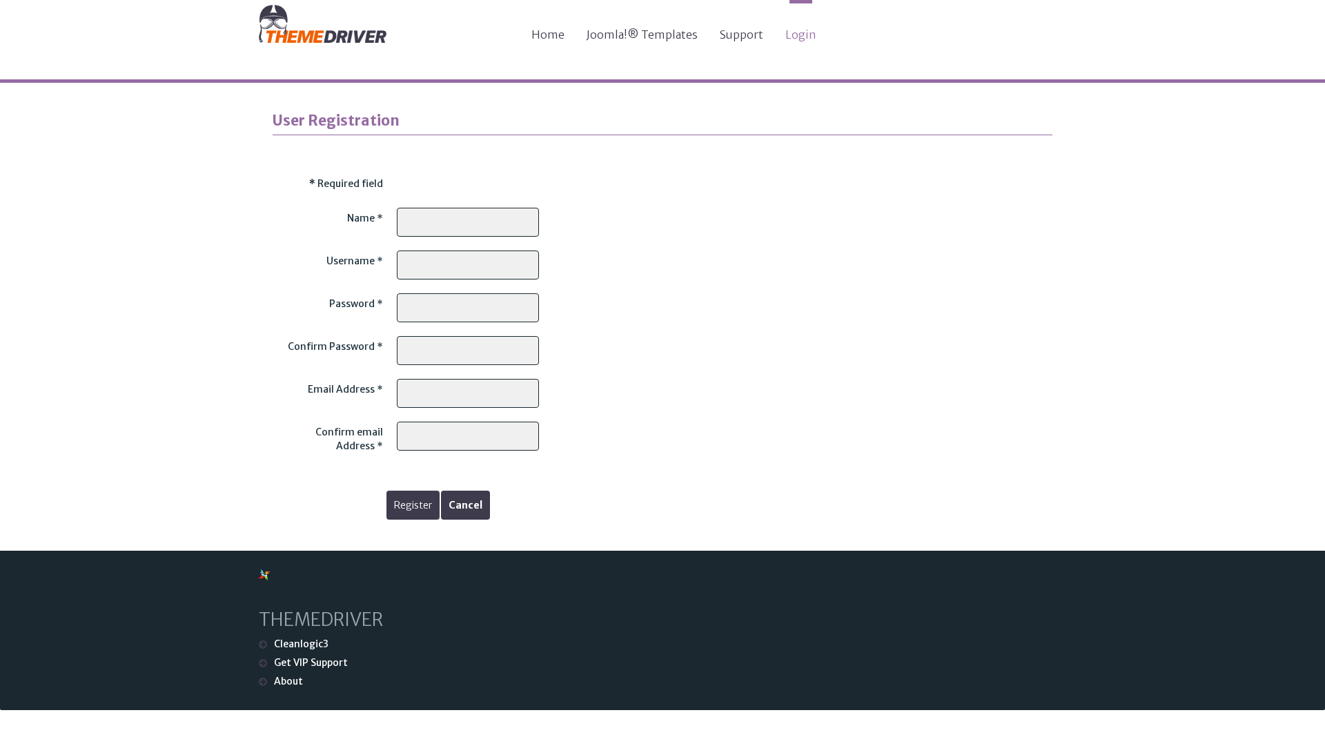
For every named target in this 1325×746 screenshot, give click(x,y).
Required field (346, 183)
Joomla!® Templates (642, 34)
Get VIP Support (311, 662)
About (288, 681)
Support (741, 34)
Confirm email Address (349, 439)
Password (356, 303)
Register (413, 505)
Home (548, 34)
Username (354, 261)
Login (800, 34)
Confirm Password (335, 346)
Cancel (465, 505)
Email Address (345, 389)
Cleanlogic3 (301, 644)
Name (365, 218)
